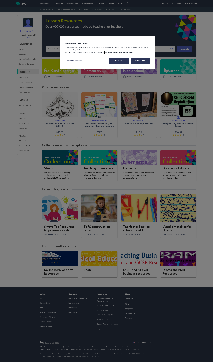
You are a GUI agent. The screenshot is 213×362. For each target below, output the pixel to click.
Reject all (118, 60)
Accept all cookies (140, 60)
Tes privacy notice (126, 52)
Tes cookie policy (111, 52)
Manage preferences (74, 60)
